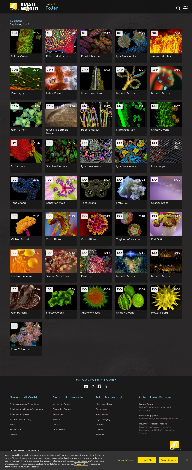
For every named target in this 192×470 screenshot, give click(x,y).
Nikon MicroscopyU (109, 397)
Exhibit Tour (15, 429)
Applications (102, 414)
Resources (58, 414)
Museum (100, 434)
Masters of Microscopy (20, 419)
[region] (96, 460)
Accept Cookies (168, 460)
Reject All (147, 460)
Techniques (101, 409)
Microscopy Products (62, 404)
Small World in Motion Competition (26, 409)
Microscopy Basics (104, 404)
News (12, 424)
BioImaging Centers (62, 409)
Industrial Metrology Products (153, 423)
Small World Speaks (19, 414)
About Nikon (59, 429)
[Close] (187, 460)
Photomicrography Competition (24, 404)
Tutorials (100, 424)
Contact (13, 434)
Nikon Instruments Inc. (69, 397)
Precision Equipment (148, 415)
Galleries (100, 429)
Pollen (52, 8)
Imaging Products (147, 404)
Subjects (51, 4)
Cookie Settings (125, 460)
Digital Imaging (103, 419)
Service (56, 419)
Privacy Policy (80, 464)
